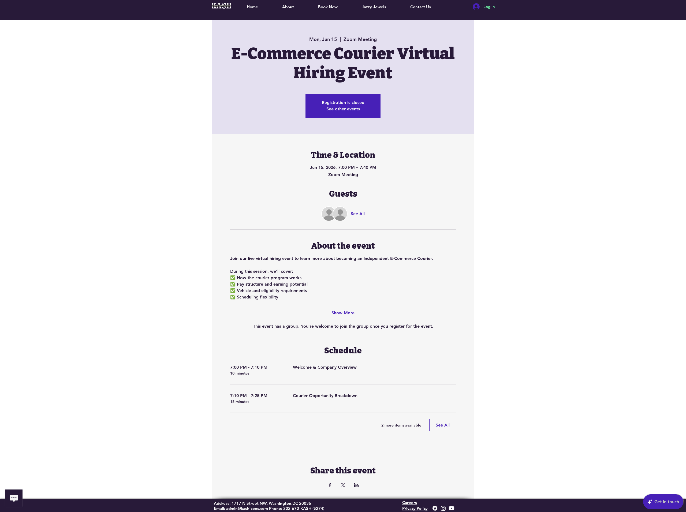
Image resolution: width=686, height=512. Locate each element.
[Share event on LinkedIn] (356, 485)
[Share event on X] (343, 485)
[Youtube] (451, 508)
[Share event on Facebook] (330, 485)
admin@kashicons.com (247, 508)
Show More (343, 312)
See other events (343, 108)
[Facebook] (435, 508)
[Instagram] (443, 508)
